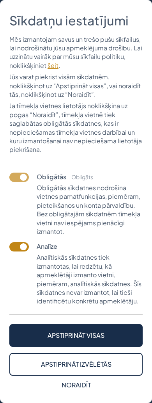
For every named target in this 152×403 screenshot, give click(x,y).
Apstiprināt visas (76, 335)
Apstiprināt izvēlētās (76, 364)
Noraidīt (76, 385)
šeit (53, 65)
